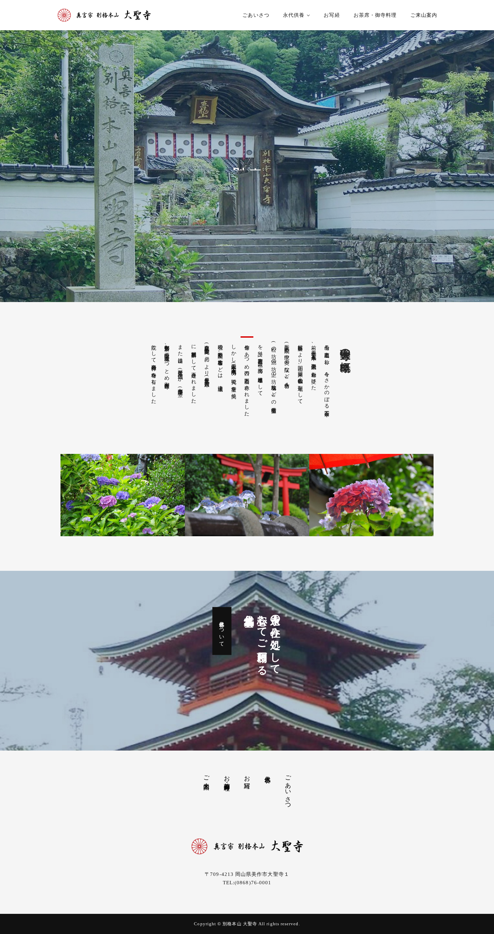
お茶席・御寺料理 (375, 15)
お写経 (332, 15)
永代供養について (222, 631)
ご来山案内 (423, 15)
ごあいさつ (255, 15)
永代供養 (293, 15)
